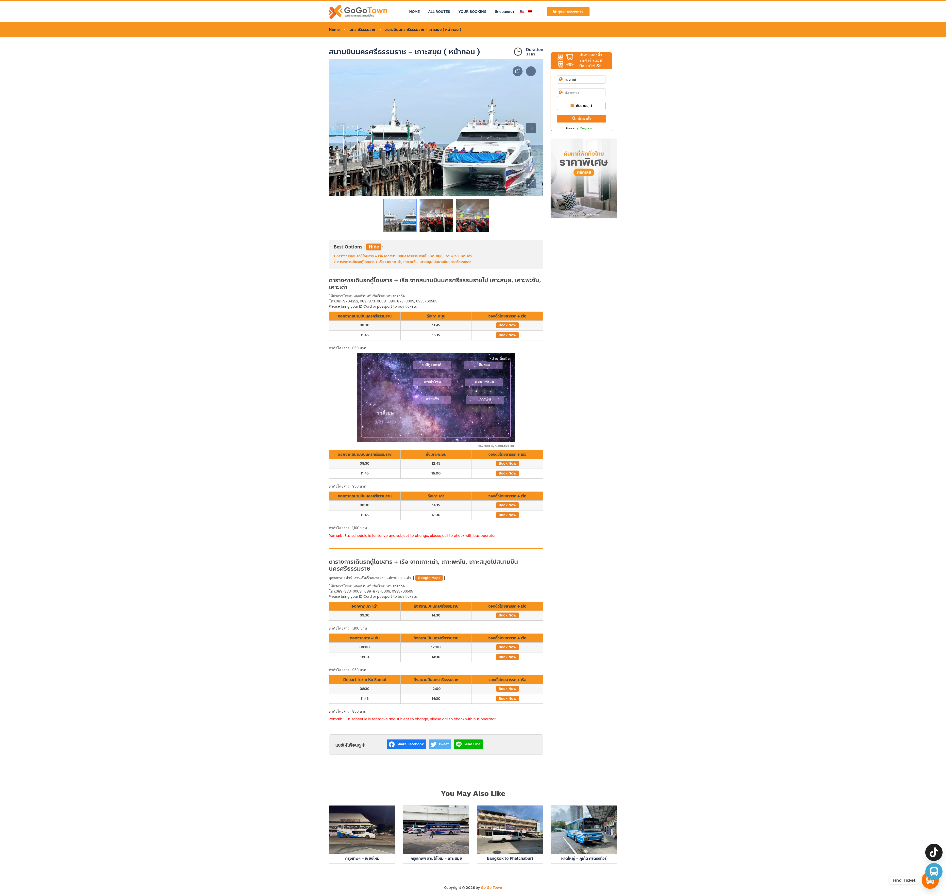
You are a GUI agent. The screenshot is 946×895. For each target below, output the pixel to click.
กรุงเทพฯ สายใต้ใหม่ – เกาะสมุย (436, 858)
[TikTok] (934, 852)
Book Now (507, 325)
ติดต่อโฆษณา (504, 11)
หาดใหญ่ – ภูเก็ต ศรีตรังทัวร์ (584, 858)
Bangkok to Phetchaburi (510, 858)
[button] (531, 183)
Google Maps (429, 577)
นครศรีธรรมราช (362, 29)
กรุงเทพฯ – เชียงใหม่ (362, 858)
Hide (374, 247)
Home (414, 11)
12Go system (585, 128)
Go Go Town (491, 887)
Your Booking (472, 11)
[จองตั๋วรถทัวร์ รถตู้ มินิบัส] (934, 871)
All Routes (439, 11)
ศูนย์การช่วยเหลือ (570, 11)
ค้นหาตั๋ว (584, 119)
